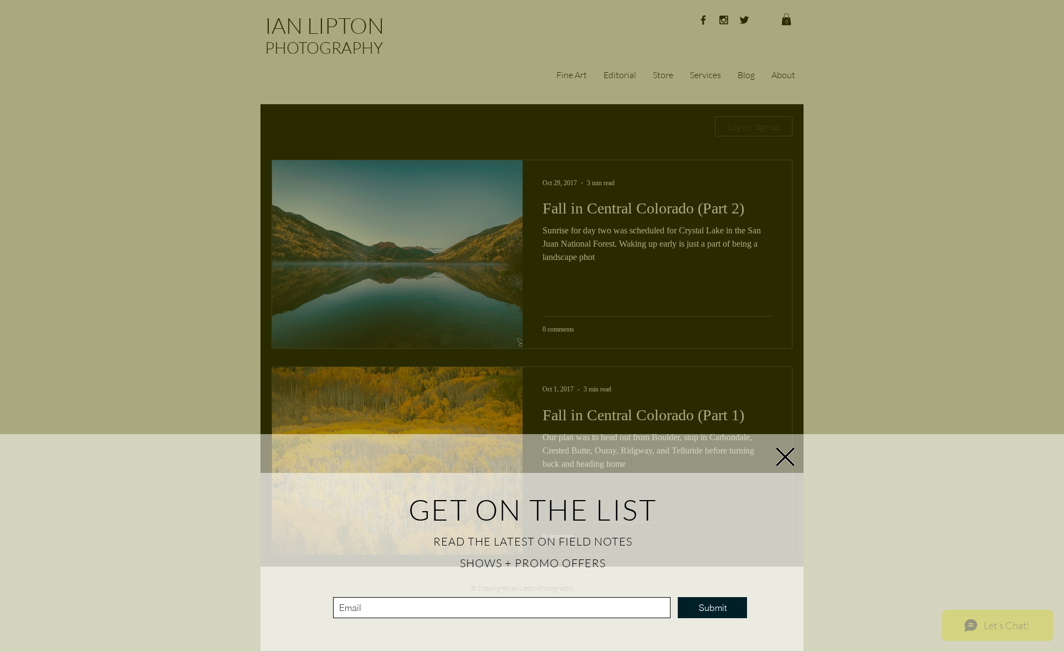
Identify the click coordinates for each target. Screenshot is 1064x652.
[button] (785, 456)
